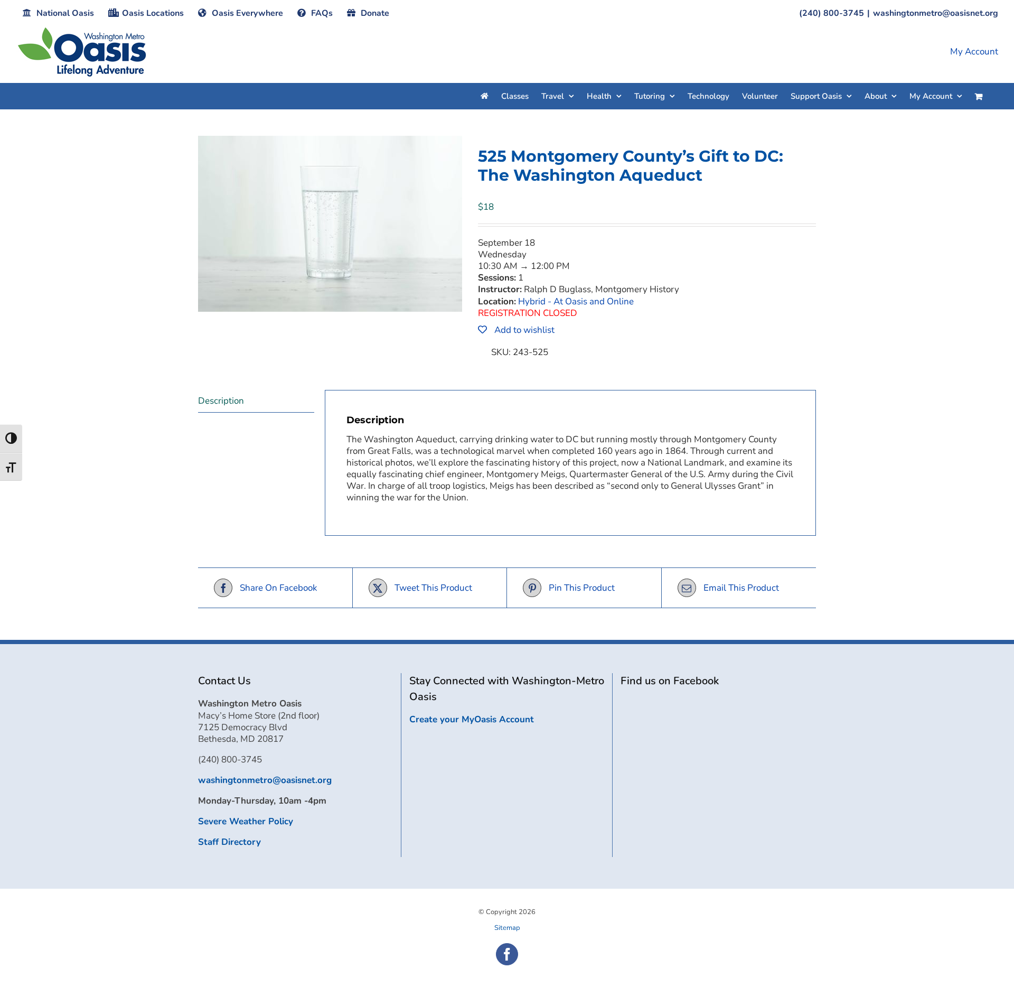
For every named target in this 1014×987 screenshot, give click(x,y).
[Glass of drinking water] (330, 224)
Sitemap (507, 928)
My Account (974, 52)
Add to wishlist (523, 330)
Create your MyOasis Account (471, 719)
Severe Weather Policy (245, 821)
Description (221, 401)
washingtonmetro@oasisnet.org (935, 13)
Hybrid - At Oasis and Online (576, 301)
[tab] (256, 401)
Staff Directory (229, 842)
